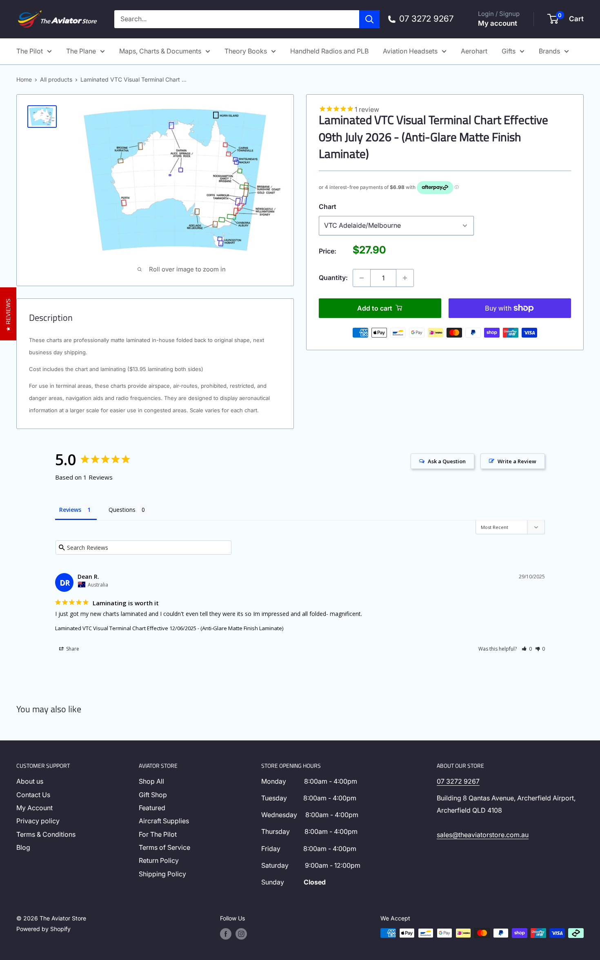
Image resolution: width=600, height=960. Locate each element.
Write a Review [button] (517, 461)
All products (56, 79)
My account (497, 23)
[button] (526, 648)
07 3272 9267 (458, 781)
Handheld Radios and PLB (329, 51)
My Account (34, 808)
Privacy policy (38, 821)
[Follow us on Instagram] (241, 934)
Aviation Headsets (410, 51)
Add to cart (374, 308)
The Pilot (29, 51)
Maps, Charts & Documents (160, 51)
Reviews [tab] (70, 509)
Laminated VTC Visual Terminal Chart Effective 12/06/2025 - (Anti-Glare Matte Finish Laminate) (169, 628)
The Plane (81, 51)
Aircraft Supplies (164, 821)
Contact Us (33, 795)
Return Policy (159, 860)
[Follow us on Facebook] (225, 934)
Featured (152, 808)
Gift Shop (153, 795)
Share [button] (72, 648)
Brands (549, 51)
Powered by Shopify (43, 928)
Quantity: (333, 277)
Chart (327, 206)
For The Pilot (158, 834)
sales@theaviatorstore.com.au (483, 835)
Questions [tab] (122, 509)
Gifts (509, 51)
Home (24, 79)
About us (29, 781)
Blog (23, 847)
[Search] (369, 19)
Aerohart (474, 51)
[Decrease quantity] (361, 278)
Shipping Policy (162, 874)
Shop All (151, 781)
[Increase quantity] (404, 278)
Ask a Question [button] (447, 461)
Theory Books (245, 51)
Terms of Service (164, 847)
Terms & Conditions (46, 834)
